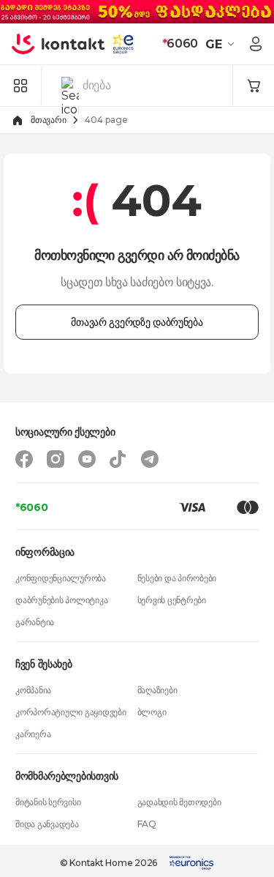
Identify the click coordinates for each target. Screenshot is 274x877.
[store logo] (58, 44)
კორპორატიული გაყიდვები (70, 711)
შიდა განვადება (47, 823)
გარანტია (34, 621)
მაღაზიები (157, 689)
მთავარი (48, 119)
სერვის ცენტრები (171, 599)
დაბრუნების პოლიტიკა (61, 599)
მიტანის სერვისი (47, 801)
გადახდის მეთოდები (179, 801)
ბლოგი (152, 711)
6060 (180, 44)
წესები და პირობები (177, 577)
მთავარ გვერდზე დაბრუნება (136, 322)
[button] (221, 44)
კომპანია (33, 689)
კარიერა (32, 733)
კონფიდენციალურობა (60, 577)
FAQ (146, 823)
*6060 (31, 507)
